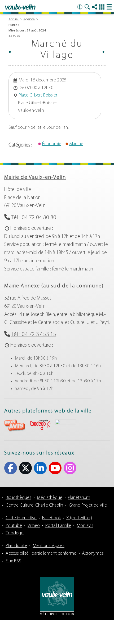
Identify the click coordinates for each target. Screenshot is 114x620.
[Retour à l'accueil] (20, 7)
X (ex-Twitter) (25, 468)
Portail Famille (58, 525)
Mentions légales (48, 546)
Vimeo (34, 525)
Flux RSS (13, 561)
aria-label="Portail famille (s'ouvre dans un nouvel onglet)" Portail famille (65, 425)
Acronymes (93, 553)
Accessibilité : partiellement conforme (41, 553)
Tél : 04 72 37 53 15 (33, 335)
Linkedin (40, 468)
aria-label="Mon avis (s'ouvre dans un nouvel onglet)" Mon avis (14, 425)
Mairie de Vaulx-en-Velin (35, 177)
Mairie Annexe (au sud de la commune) (54, 286)
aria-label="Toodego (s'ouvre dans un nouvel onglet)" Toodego (40, 425)
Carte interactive (21, 518)
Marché (76, 144)
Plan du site (16, 546)
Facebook (10, 468)
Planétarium (79, 497)
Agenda (29, 19)
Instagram (70, 468)
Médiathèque (49, 497)
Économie (51, 144)
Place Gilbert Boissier (38, 95)
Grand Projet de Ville (88, 505)
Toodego (15, 533)
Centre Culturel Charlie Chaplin (34, 505)
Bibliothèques (18, 497)
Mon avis (85, 525)
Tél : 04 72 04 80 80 (33, 218)
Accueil (13, 19)
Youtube (55, 468)
